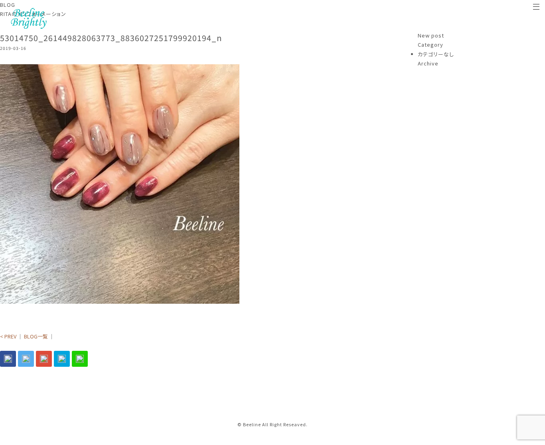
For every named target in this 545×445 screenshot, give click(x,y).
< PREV (8, 336)
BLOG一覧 (36, 336)
